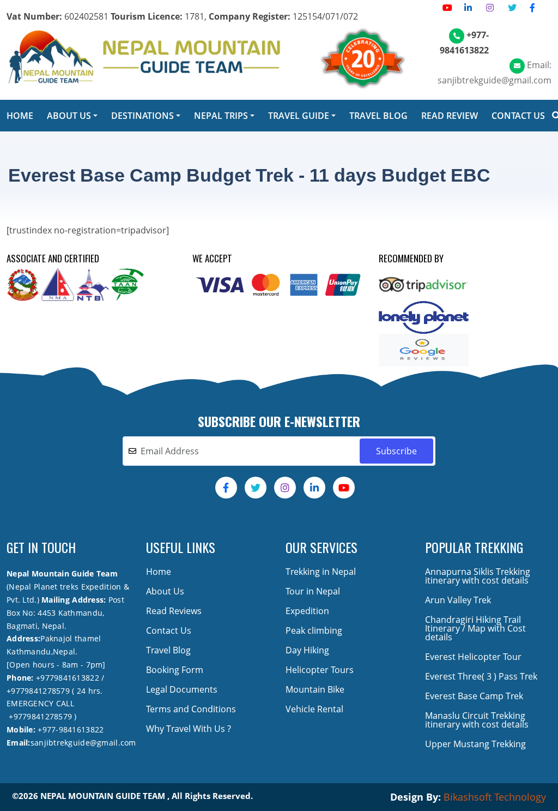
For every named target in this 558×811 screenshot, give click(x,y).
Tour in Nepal (313, 591)
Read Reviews (174, 610)
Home (158, 571)
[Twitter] (512, 8)
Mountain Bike (315, 689)
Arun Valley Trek (458, 600)
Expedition (307, 610)
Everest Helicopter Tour (473, 656)
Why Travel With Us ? (188, 728)
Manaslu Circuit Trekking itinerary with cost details (477, 720)
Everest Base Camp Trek (474, 696)
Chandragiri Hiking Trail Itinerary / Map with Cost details (475, 628)
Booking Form (174, 669)
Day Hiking (307, 650)
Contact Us (168, 630)
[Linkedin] (468, 8)
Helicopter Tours (320, 669)
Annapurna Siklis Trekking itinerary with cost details (477, 576)
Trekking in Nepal (321, 571)
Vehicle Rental (314, 709)
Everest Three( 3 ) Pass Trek (481, 676)
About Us (165, 591)
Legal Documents (181, 689)
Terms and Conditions (191, 709)
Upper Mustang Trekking (475, 744)
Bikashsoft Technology (495, 796)
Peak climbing (314, 630)
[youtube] (447, 8)
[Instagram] (490, 8)
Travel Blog (168, 650)
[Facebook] (532, 8)
